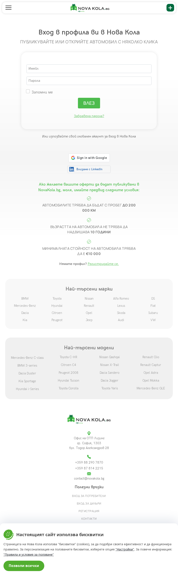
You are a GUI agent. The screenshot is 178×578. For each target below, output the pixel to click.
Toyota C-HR (68, 357)
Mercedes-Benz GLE (151, 388)
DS (153, 298)
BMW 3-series (27, 365)
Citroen (57, 313)
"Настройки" (124, 549)
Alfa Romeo (121, 298)
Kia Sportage (27, 381)
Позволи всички (24, 565)
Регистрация (89, 511)
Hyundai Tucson (68, 380)
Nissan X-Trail (109, 365)
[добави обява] (170, 7)
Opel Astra (150, 373)
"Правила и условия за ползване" (28, 554)
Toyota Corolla (68, 388)
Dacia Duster (27, 373)
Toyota (57, 298)
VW (153, 320)
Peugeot (57, 320)
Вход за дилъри (89, 503)
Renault (89, 306)
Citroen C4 (68, 365)
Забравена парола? (89, 116)
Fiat (153, 306)
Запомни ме (42, 92)
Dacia (25, 313)
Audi (121, 320)
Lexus (121, 306)
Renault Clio (150, 357)
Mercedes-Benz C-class (27, 358)
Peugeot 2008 (68, 373)
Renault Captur (150, 365)
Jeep (89, 320)
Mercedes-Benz (25, 306)
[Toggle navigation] (8, 8)
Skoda (121, 313)
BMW (25, 298)
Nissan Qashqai (109, 357)
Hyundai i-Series (27, 389)
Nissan (89, 298)
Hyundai (57, 306)
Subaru (153, 313)
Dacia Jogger (109, 380)
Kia (25, 320)
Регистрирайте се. (103, 264)
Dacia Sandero (109, 373)
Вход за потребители (89, 496)
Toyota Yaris (109, 388)
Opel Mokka (150, 380)
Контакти (89, 519)
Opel (89, 313)
